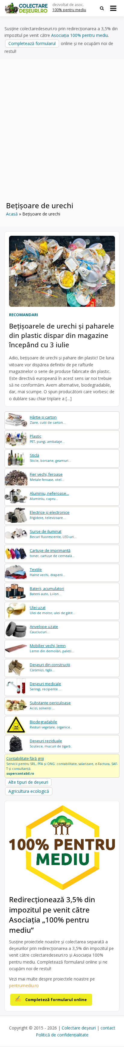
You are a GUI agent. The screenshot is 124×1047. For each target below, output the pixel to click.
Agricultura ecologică (28, 791)
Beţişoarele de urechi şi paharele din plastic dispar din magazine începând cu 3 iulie (61, 335)
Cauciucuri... (44, 629)
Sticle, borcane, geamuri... (50, 458)
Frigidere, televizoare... (50, 515)
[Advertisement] (62, 133)
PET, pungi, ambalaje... (47, 439)
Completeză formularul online (56, 999)
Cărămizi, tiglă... (50, 667)
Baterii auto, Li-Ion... (47, 591)
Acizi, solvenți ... (50, 705)
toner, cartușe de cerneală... (52, 553)
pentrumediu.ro (24, 985)
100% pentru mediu (69, 9)
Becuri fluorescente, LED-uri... (53, 534)
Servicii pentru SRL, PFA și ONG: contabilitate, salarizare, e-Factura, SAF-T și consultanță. (62, 765)
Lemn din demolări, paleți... (52, 648)
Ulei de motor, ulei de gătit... (52, 610)
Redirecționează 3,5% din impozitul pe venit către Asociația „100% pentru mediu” (52, 914)
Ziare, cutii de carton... (48, 420)
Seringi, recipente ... (45, 686)
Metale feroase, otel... (47, 477)
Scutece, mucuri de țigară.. (51, 743)
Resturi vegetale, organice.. (51, 724)
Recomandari (23, 314)
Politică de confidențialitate (62, 1035)
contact (108, 1028)
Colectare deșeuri (79, 1028)
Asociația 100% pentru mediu (79, 35)
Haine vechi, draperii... (47, 572)
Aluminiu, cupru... (49, 496)
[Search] (102, 8)
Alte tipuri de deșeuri (28, 782)
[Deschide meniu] (113, 8)
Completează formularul (32, 43)
